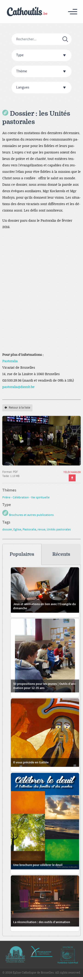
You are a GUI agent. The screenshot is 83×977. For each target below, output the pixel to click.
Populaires (22, 554)
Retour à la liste (19, 408)
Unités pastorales (59, 529)
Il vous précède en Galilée (31, 762)
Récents (61, 554)
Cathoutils (27, 11)
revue (41, 529)
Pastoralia (10, 361)
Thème (21, 71)
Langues (22, 87)
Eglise (17, 529)
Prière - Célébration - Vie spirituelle (26, 497)
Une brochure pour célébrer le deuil (37, 865)
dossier (7, 529)
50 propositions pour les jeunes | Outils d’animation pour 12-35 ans (44, 686)
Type (20, 55)
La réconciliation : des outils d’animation (41, 922)
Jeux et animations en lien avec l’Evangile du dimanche (44, 606)
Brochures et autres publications (31, 515)
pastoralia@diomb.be (18, 387)
